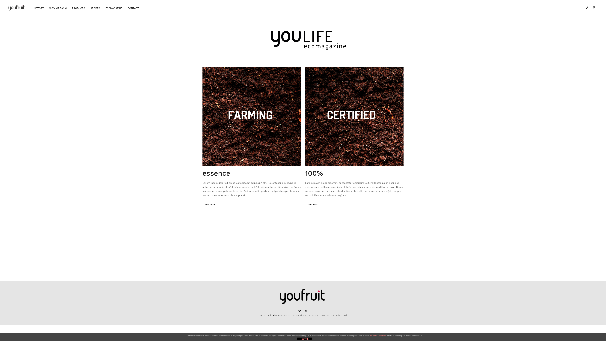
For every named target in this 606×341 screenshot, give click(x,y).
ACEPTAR (305, 339)
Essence (216, 173)
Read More (210, 204)
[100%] (354, 116)
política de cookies (378, 336)
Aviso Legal (341, 315)
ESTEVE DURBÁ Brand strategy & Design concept (311, 315)
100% (314, 173)
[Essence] (251, 116)
